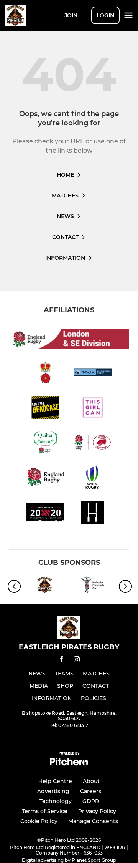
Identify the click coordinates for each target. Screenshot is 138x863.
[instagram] (76, 661)
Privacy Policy (97, 811)
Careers (90, 791)
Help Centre (55, 781)
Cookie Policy (39, 821)
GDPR (90, 801)
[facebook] (61, 661)
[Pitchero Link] (69, 763)
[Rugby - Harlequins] (93, 586)
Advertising (53, 791)
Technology (55, 801)
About (91, 781)
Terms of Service (44, 811)
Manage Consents (93, 821)
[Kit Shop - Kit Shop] (45, 586)
